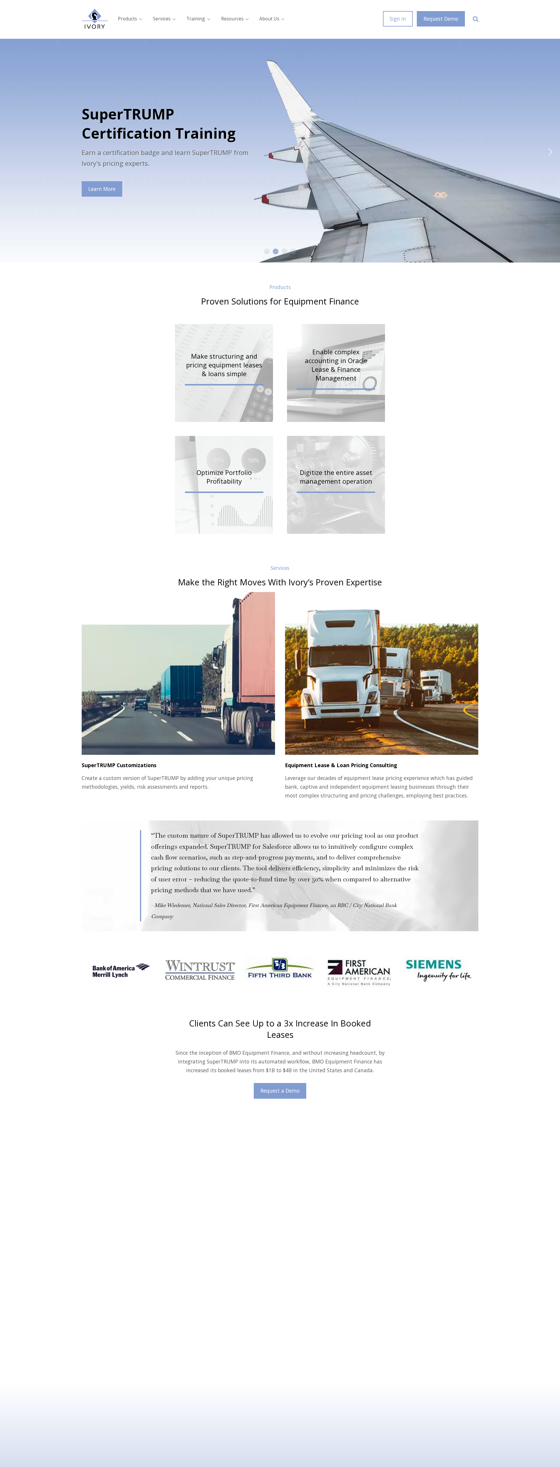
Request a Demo (280, 1090)
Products (127, 18)
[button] (224, 373)
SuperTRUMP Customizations (119, 765)
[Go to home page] (95, 19)
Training (195, 18)
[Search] (476, 19)
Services (162, 18)
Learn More (102, 188)
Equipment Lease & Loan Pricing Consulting (341, 765)
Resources (232, 18)
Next (547, 151)
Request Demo (441, 18)
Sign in (398, 18)
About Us (269, 18)
